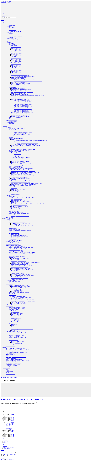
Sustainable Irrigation (10, 220)
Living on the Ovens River (14, 281)
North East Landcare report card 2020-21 (23, 105)
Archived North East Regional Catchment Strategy (25, 76)
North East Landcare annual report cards (19, 99)
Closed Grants (12, 257)
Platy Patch (11, 137)
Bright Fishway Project (13, 211)
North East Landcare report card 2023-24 (23, 101)
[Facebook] (1, 20)
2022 (12, 419)
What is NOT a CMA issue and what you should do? (17, 349)
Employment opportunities (11, 120)
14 (13, 422)
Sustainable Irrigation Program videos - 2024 (20, 223)
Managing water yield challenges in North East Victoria (23, 301)
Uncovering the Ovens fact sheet (18, 162)
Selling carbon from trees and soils (18, 302)
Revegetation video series (16, 199)
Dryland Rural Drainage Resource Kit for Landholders (17, 360)
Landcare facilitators (13, 186)
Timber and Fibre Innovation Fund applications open (20, 248)
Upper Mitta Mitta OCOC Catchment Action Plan (21, 173)
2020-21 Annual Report (16, 50)
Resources (13, 330)
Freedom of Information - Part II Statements (18, 39)
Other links (16, 156)
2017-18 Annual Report (16, 54)
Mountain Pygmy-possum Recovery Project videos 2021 (23, 149)
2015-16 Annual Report (16, 56)
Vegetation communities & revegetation (17, 307)
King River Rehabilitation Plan (15, 166)
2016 (12, 434)
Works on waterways (10, 354)
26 (13, 434)
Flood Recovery (9, 351)
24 (13, 418)
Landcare (11, 33)
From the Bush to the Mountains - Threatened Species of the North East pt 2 (27, 203)
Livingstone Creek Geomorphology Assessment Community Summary (26, 172)
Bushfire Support (12, 254)
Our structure (9, 26)
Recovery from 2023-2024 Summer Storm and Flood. (20, 185)
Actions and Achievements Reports (18, 98)
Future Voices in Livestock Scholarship (17, 246)
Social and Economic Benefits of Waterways (20, 113)
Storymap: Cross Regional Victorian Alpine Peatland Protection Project (26, 183)
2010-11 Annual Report (16, 62)
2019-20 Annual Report (16, 51)
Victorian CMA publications (15, 117)
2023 (12, 418)
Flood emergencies (10, 353)
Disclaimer (3, 459)
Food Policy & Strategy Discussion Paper (17, 235)
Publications (8, 42)
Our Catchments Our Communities (16, 158)
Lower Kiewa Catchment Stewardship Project (18, 177)
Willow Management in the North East (19, 94)
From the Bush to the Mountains (18, 148)
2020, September (9, 424)
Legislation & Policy (15, 312)
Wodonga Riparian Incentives (17, 273)
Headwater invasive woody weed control (20, 165)
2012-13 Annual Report (16, 60)
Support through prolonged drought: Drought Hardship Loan (21, 253)
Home (4, 13)
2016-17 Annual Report (16, 55)
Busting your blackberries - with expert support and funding (21, 247)
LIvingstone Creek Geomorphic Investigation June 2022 (23, 171)
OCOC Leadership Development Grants (19, 258)
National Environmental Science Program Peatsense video (23, 180)
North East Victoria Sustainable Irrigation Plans (21, 89)
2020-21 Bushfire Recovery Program (19, 130)
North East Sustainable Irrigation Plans (17, 222)
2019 (12, 430)
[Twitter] (2, 20)
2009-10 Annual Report (16, 64)
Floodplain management (11, 358)
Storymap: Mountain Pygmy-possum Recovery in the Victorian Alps (25, 145)
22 (13, 431)
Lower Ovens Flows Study (14, 210)
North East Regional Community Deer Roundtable (22, 329)
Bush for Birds (12, 196)
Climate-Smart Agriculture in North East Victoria (19, 150)
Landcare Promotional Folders (17, 341)
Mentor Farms (14, 188)
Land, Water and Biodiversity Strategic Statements (22, 92)
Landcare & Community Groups (13, 331)
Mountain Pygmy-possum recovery (16, 138)
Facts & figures (12, 25)
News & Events (6, 368)
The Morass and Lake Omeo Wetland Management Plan (23, 175)
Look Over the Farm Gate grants (15, 250)
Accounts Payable (12, 124)
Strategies (11, 73)
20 (13, 430)
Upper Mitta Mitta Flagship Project (16, 167)
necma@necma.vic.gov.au (9, 456)
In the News (14, 202)
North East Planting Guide (14, 237)
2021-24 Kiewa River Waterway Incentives (20, 178)
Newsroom (13, 139)
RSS (1, 406)
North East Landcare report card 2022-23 (23, 103)
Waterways (5, 347)
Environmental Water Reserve (12, 361)
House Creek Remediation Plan (18, 88)
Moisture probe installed (16, 291)
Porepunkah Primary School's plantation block (21, 163)
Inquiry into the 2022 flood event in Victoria (18, 352)
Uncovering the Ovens (13, 160)
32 (13, 419)
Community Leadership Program (18, 189)
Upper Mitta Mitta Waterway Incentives (19, 267)
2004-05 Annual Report (16, 70)
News (7, 369)
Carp (12, 326)
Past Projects (16, 155)
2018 (12, 431)
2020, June (8, 426)
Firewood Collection (15, 315)
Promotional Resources (13, 340)
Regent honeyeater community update (19, 205)
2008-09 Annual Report (16, 65)
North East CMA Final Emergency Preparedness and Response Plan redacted (27, 95)
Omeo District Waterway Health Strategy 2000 (21, 174)
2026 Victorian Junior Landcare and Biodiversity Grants (23, 269)
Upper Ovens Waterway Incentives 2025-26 (20, 264)
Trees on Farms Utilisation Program (16, 251)
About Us (5, 22)
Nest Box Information (16, 314)
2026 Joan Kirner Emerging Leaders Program (21, 268)
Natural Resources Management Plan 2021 (20, 77)
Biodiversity (14, 310)
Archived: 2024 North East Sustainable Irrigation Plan (22, 225)
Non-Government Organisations (15, 36)
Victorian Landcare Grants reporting (16, 335)
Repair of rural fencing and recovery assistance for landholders (22, 252)
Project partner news (18, 141)
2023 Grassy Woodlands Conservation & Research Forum (23, 197)
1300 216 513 (5, 454)
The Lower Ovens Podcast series (18, 192)
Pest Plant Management (16, 318)
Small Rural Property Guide (14, 234)
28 (13, 420)
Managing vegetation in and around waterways (16, 357)
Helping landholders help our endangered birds (21, 201)
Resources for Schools (10, 346)
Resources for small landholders (12, 244)
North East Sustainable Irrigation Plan (19, 82)
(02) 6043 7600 (13, 454)
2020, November (9, 423)
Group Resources (12, 338)
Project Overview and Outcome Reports (19, 287)
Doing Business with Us (11, 122)
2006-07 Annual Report (16, 67)
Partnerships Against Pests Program (18, 261)
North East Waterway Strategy (17, 78)
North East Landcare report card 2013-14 (23, 110)
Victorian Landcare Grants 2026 (18, 272)
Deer (10, 327)
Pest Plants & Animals (13, 316)
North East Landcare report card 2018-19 (23, 107)
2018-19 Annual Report (16, 53)
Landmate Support (13, 344)
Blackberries (16, 320)
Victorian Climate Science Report (18, 296)
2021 (12, 420)
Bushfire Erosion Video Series (20, 133)
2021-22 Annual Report (16, 49)
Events (7, 370)
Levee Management (10, 366)
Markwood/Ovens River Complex (13, 364)
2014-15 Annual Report (16, 58)
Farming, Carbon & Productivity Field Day (20, 286)
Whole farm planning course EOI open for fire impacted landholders (25, 262)
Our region (8, 24)
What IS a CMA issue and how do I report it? (15, 348)
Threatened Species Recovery (15, 151)
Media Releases (9, 371)
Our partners (8, 32)
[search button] (3, 18)
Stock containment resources (15, 231)
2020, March (8, 429)
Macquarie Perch (15, 152)
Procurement (11, 123)
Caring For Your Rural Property (15, 240)
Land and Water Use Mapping (15, 227)
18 (13, 433)
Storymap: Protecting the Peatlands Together (20, 182)
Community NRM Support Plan (18, 93)
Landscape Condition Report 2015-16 (19, 115)
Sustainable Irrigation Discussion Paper (19, 236)
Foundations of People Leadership (18, 259)
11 (13, 417)
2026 (12, 414)
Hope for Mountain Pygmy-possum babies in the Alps (25, 144)
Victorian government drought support (17, 256)
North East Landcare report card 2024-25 (23, 100)
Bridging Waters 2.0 (13, 135)
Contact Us (5, 15)
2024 (12, 417)
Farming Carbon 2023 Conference (18, 208)
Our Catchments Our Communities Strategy (20, 83)
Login (4, 16)
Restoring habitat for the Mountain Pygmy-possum (27, 143)
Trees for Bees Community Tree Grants (19, 278)
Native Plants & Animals (14, 309)
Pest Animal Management (16, 321)
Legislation (8, 41)
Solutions (5, 446)
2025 (12, 415)
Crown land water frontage (11, 365)
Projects (5, 126)
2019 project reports (18, 290)
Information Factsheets (11, 280)
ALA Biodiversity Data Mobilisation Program (21, 274)
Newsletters (8, 372)
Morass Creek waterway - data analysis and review (22, 168)
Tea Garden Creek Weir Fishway (16, 212)
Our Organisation (12, 30)
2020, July (8, 425)
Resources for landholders (11, 241)
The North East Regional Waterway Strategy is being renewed (27, 79)
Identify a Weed (17, 319)
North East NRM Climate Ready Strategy (20, 84)
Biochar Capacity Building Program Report (20, 116)
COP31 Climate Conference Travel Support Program (22, 275)
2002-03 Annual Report (16, 72)
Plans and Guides (12, 87)
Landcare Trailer (14, 342)
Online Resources (12, 295)
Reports (10, 96)
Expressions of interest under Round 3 (19, 206)
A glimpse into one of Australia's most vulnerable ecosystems (24, 184)
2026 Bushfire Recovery (14, 129)
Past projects (8, 195)
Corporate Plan (12, 43)
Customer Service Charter (16, 31)
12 (13, 414)
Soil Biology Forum (15, 190)
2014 (12, 436)
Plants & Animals (9, 306)
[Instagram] (5, 20)
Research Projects (9, 217)
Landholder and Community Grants (13, 245)
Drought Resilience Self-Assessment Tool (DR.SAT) (22, 299)
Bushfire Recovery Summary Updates (22, 134)
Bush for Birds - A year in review (18, 200)
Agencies (11, 34)
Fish (9, 323)
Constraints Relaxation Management (13, 363)
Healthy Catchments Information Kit (19, 90)
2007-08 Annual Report (16, 66)
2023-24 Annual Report (16, 47)
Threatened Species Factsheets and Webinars (20, 157)
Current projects (9, 127)
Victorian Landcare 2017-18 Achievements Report (22, 112)
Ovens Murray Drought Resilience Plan (17, 128)
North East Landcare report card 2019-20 (23, 106)
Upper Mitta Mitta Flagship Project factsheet (20, 169)
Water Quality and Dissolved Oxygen (14, 359)
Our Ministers (11, 27)
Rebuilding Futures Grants (17, 270)
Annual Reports (12, 44)
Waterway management (11, 355)
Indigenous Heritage (10, 304)
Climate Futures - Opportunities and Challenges (19, 292)
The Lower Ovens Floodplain (15, 191)
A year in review (14, 214)
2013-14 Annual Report (16, 59)
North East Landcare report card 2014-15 (23, 109)
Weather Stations (12, 239)
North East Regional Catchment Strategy (20, 75)
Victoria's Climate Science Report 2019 (22, 297)
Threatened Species (13, 282)
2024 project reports (15, 224)
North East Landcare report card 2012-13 (23, 111)
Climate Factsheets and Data (15, 293)
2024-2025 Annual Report (16, 45)
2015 (12, 435)
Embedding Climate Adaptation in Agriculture (18, 285)
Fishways (13, 325)
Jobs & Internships (13, 121)
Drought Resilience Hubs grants (18, 276)
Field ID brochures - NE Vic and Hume (17, 308)
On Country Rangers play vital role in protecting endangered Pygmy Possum (30, 140)
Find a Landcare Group (14, 336)
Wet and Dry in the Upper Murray (18, 303)
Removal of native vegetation (17, 313)
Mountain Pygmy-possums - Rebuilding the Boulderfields (23, 146)
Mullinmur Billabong (15, 194)
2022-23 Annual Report (16, 48)
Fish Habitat (14, 324)
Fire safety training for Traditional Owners (20, 216)
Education (11, 37)
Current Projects (17, 154)
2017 (12, 433)
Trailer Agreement (18, 343)
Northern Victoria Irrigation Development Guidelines (20, 230)
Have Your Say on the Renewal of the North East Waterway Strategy (28, 81)
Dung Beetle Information (14, 233)
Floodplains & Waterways (8, 447)
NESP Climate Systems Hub (17, 298)
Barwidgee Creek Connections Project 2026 (20, 161)
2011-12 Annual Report (16, 61)
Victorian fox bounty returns (17, 279)
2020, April (8, 428)
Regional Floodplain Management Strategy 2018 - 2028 (23, 86)
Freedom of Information (11, 38)
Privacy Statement (10, 459)
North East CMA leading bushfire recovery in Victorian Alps (21, 399)
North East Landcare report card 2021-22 (23, 104)
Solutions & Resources (8, 218)
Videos (10, 118)
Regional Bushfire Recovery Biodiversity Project (19, 213)
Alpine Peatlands (12, 179)
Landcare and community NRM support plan (18, 332)
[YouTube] (4, 20)
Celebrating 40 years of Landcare (16, 334)
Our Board (11, 28)
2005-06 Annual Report (16, 68)
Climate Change (9, 284)
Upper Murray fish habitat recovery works (23, 132)
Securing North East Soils (14, 207)
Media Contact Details (10, 374)
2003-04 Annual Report (16, 71)
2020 (12, 422)
